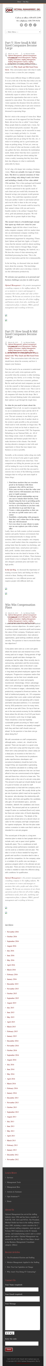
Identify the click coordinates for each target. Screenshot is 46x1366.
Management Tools (14, 1182)
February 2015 (12, 1031)
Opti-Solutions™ (13, 1196)
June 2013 (10, 1126)
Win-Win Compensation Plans (20, 606)
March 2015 (11, 1026)
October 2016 (12, 936)
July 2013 (10, 1121)
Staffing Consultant (14, 60)
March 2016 (11, 969)
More (15, 1245)
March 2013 (11, 1140)
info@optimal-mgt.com (32, 1359)
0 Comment (13, 58)
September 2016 (13, 941)
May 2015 (10, 1017)
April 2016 (11, 965)
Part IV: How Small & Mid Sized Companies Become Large (21, 334)
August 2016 (11, 946)
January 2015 (12, 1036)
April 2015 (11, 1022)
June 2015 (10, 1012)
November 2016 (13, 931)
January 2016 (12, 979)
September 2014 (13, 1055)
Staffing (34, 57)
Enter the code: (11, 1338)
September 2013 (13, 1112)
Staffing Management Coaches (18, 62)
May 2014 (10, 1074)
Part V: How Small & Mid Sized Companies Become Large (21, 45)
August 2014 (11, 1060)
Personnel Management (23, 57)
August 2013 (11, 1116)
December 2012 (12, 1154)
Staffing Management (28, 60)
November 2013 (13, 1102)
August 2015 (11, 1003)
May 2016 (10, 960)
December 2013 (12, 1098)
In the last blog (10, 569)
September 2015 (13, 998)
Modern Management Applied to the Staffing (23, 1262)
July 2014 (10, 1064)
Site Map (25, 1)
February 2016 (12, 974)
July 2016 (10, 950)
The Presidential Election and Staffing (20, 1257)
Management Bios (13, 1187)
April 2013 (11, 1135)
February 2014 (12, 1088)
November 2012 (13, 1159)
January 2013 (12, 1150)
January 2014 (12, 1093)
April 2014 (11, 1079)
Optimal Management (15, 55)
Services (10, 1177)
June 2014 (10, 1069)
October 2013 (12, 1107)
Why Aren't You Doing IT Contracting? (21, 1271)
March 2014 (11, 1083)
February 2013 (12, 1145)
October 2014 (12, 1050)
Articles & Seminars (14, 1191)
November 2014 (13, 1045)
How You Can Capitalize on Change (20, 1267)
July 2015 (10, 1007)
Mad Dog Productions (23, 1363)
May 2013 (10, 1131)
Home (19, 1)
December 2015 (12, 984)
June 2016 (10, 955)
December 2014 (12, 1041)
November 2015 (13, 988)
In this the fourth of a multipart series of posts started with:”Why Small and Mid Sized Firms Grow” (22, 355)
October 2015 (12, 993)
